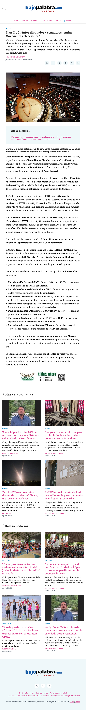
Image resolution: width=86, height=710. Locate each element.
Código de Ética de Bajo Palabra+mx (65, 696)
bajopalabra (7, 513)
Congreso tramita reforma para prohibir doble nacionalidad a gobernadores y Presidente (64, 435)
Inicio (16, 21)
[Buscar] (6, 9)
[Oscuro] (3, 9)
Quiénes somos (42, 693)
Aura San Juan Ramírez (11, 453)
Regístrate (23, 693)
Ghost (72, 702)
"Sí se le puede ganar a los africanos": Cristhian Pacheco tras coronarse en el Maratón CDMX (20, 631)
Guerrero (35, 21)
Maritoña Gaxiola (9, 649)
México (25, 21)
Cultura (59, 21)
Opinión (69, 21)
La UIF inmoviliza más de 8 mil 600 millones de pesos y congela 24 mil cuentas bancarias (64, 495)
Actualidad (47, 21)
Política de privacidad (58, 693)
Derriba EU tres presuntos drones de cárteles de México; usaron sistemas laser (20, 495)
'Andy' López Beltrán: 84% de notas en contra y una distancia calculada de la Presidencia (21, 435)
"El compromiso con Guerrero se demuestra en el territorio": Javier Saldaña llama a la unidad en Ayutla (21, 568)
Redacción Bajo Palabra (15, 57)
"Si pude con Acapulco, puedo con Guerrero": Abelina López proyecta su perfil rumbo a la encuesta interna (62, 568)
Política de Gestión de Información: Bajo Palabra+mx (29, 696)
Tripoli (77, 702)
